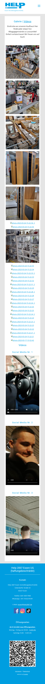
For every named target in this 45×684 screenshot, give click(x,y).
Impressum (18, 671)
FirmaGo (25, 674)
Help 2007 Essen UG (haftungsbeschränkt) (22, 569)
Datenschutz (26, 671)
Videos (27, 21)
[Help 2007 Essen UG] (15, 5)
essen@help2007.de (25, 605)
